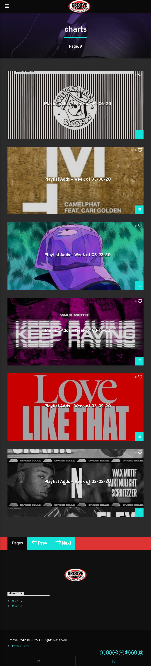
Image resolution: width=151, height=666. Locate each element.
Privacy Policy (20, 646)
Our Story (18, 601)
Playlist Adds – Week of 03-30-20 (77, 179)
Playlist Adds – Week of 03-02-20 (77, 482)
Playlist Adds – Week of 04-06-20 (77, 104)
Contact (17, 606)
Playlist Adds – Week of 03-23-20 (77, 255)
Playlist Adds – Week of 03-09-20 (77, 406)
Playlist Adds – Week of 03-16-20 (77, 331)
